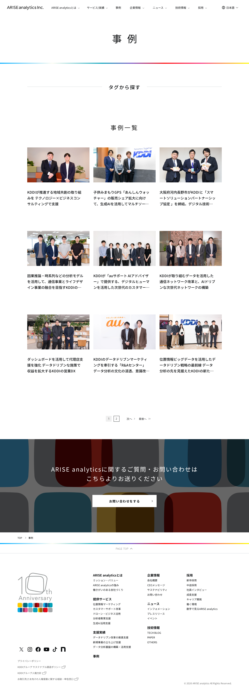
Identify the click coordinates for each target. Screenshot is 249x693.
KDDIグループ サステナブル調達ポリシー (39, 667)
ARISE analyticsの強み (106, 585)
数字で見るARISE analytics (202, 609)
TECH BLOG (154, 633)
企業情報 (153, 575)
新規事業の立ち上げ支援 (107, 642)
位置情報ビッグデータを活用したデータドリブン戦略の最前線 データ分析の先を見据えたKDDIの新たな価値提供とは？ (188, 365)
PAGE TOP (123, 548)
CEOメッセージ (156, 585)
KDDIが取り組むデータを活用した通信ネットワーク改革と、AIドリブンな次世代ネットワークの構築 (187, 281)
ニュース (153, 603)
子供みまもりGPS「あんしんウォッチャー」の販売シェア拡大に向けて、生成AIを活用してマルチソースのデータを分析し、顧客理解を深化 (121, 198)
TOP (20, 537)
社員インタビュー (197, 590)
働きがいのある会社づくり (108, 590)
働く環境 (192, 604)
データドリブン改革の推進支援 (110, 637)
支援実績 (99, 632)
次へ (129, 418)
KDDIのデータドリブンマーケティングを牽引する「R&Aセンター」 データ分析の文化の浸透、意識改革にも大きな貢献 (121, 365)
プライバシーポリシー (29, 661)
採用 (190, 575)
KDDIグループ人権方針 (29, 673)
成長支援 (192, 594)
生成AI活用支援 (101, 623)
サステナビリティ (157, 590)
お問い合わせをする (124, 501)
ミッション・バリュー (105, 580)
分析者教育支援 (102, 618)
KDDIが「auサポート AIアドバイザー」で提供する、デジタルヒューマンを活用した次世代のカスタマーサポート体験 (121, 281)
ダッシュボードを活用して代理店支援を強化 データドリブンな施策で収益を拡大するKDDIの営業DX (55, 365)
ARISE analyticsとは (108, 575)
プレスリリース (156, 614)
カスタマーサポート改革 (107, 609)
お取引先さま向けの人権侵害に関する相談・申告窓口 (46, 679)
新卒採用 (192, 580)
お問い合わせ (154, 594)
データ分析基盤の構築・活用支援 (112, 647)
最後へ (142, 418)
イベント (152, 618)
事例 (118, 7)
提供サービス (102, 599)
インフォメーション (158, 609)
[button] (64, 8)
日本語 (230, 8)
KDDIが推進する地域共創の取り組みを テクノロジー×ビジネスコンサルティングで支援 (54, 198)
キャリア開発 (194, 599)
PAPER (151, 637)
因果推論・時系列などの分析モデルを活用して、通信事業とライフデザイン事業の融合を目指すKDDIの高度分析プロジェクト (55, 281)
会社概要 (152, 580)
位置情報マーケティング (107, 604)
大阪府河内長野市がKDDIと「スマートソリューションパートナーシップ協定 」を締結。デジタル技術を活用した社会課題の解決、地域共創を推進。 (188, 198)
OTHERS (152, 642)
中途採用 (192, 585)
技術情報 (153, 627)
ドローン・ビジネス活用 (107, 614)
